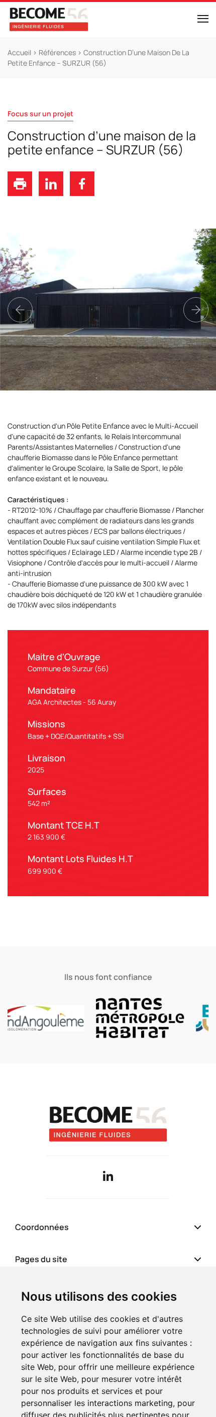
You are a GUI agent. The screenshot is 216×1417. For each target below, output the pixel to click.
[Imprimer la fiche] (20, 193)
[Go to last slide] (20, 309)
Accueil (20, 52)
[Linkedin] (108, 1177)
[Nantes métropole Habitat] (128, 1018)
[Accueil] (49, 20)
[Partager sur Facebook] (82, 193)
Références (57, 52)
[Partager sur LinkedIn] (51, 193)
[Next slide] (195, 309)
